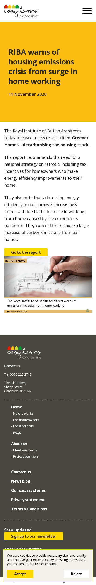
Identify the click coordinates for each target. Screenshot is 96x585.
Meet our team (25, 450)
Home (16, 407)
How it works (23, 413)
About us (19, 443)
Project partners (25, 456)
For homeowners (26, 420)
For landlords (23, 426)
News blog (20, 481)
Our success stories (28, 490)
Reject (76, 573)
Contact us (12, 366)
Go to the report (26, 252)
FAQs (17, 432)
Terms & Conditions (29, 509)
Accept (20, 573)
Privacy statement (28, 499)
